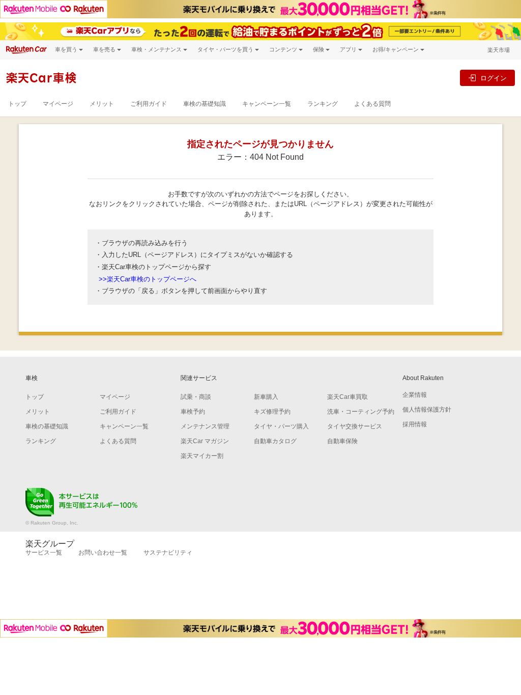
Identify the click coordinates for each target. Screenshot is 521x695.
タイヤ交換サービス (354, 426)
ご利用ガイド (148, 103)
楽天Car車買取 (347, 396)
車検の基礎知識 (204, 103)
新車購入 (266, 396)
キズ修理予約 (272, 411)
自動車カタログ (275, 441)
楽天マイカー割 (202, 455)
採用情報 (414, 424)
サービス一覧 (43, 552)
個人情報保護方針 (426, 409)
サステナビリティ (167, 552)
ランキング (322, 103)
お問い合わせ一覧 (102, 552)
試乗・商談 (196, 396)
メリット (102, 103)
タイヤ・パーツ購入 (281, 426)
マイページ (58, 103)
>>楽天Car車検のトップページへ (147, 279)
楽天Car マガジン (205, 441)
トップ (17, 103)
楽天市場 (498, 50)
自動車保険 (342, 441)
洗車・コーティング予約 (360, 411)
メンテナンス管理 (205, 426)
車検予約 (193, 411)
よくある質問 (372, 103)
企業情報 (414, 394)
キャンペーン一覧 (266, 103)
